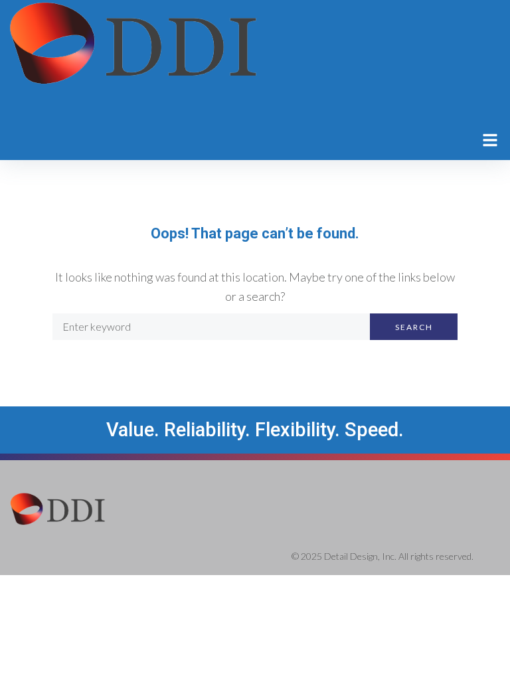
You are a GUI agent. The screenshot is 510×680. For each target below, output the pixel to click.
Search (414, 327)
